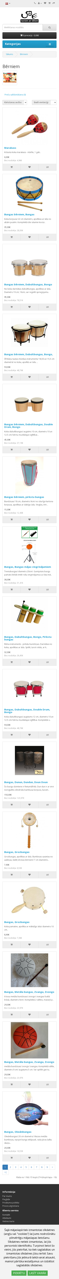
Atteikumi (6, 1218)
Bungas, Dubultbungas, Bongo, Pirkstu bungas (27, 638)
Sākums (9, 54)
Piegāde (6, 1199)
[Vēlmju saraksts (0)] (45, 3)
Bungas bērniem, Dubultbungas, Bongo (28, 284)
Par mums (7, 1196)
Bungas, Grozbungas (17, 852)
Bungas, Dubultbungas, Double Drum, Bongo (27, 711)
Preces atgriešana (10, 1206)
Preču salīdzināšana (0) (15, 94)
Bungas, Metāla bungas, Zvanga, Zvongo (29, 991)
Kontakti (6, 1214)
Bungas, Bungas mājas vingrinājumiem (27, 566)
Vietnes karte (8, 1221)
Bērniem (24, 54)
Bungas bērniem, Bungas (19, 214)
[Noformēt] (54, 3)
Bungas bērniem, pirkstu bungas (24, 497)
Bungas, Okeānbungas (17, 1131)
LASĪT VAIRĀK (37, 1273)
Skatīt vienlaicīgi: (41, 102)
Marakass (10, 147)
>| (5, 1172)
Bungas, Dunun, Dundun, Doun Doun (26, 782)
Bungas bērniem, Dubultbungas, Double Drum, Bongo (28, 426)
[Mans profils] (40, 3)
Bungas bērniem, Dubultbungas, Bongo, (28, 354)
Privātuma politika (10, 1202)
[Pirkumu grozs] (49, 3)
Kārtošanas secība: (13, 102)
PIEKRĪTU (19, 1273)
